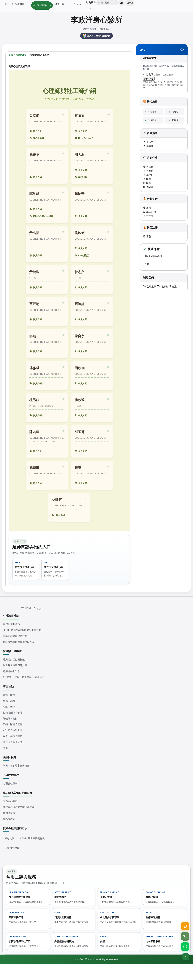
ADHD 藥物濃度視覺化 (32, 838)
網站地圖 (9, 838)
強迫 (5, 747)
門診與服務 (42, 5)
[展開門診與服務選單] (50, 5)
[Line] (182, 49)
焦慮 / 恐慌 (9, 700)
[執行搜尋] (90, 8)
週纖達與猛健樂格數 (14, 659)
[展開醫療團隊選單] (28, 4)
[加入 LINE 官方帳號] (185, 946)
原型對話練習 (12, 847)
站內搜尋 (91, 2)
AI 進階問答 (150, 74)
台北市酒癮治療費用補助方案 (18, 641)
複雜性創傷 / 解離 (12, 712)
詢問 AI (147, 79)
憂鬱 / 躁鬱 (9, 694)
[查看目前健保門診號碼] (185, 926)
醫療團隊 (19, 4)
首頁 (11, 54)
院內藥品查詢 (10, 801)
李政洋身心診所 (96, 19)
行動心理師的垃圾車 (43, 216)
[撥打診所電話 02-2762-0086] (185, 936)
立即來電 (151, 286)
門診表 (164, 286)
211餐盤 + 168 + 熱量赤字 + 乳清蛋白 (23, 677)
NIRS (147, 263)
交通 (79, 4)
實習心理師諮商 (11, 624)
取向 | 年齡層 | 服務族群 (16, 765)
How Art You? (85, 137)
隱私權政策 (9, 818)
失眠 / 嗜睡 (9, 706)
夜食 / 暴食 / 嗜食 (12, 735)
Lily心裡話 (83, 255)
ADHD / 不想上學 (12, 730)
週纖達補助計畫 (11, 671)
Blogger (37, 608)
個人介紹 (37, 130)
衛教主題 (59, 4)
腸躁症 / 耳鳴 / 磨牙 (14, 741)
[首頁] (6, 3)
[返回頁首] (185, 956)
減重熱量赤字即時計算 (15, 665)
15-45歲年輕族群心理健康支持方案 (22, 629)
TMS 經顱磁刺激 (154, 256)
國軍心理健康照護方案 (15, 635)
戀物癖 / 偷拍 (10, 718)
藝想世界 (82, 177)
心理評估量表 (10, 783)
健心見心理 (38, 137)
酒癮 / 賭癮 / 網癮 (12, 724)
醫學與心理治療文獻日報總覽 (18, 806)
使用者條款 (9, 812)
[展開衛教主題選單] (68, 4)
